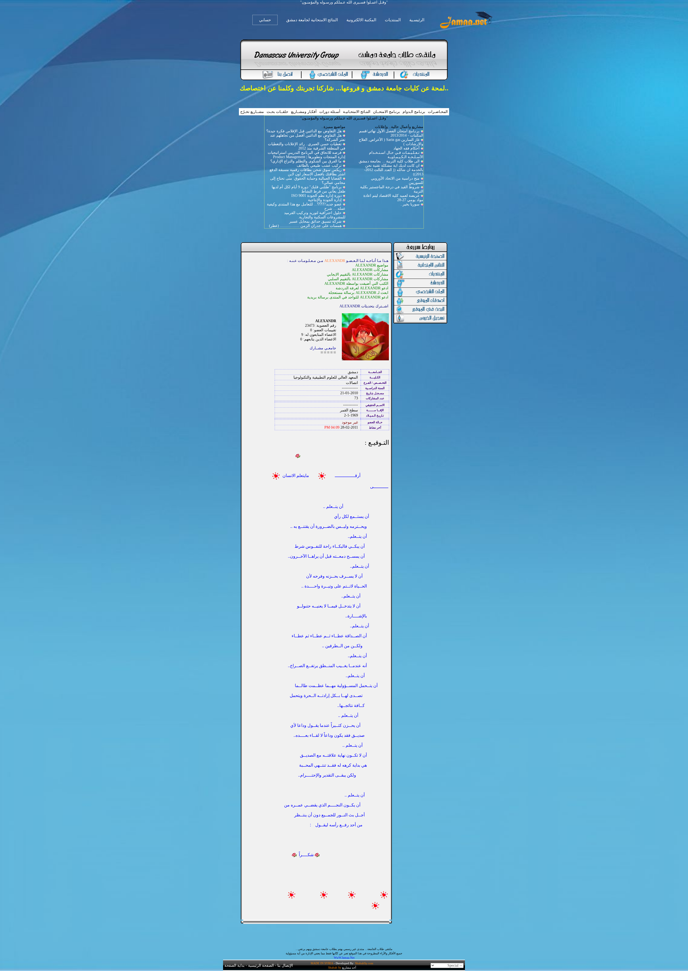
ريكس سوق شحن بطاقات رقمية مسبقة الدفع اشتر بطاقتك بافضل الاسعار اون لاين (307, 172)
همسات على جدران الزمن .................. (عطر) (305, 226)
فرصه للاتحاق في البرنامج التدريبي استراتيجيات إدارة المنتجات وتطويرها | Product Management (306, 155)
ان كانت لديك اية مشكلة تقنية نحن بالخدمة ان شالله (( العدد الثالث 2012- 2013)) (393, 169)
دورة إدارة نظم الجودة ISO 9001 (316, 196)
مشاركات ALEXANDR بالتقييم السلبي (358, 279)
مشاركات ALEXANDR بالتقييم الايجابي (357, 274)
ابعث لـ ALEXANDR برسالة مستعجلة (358, 293)
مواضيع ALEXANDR (371, 265)
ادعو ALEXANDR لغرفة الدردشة (362, 288)
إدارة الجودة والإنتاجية (325, 200)
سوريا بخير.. (410, 204)
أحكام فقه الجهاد (406, 148)
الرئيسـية (416, 20)
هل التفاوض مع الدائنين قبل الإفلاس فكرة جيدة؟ (304, 131)
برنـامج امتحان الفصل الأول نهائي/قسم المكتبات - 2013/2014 (391, 133)
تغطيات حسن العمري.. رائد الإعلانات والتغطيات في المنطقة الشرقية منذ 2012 (306, 146)
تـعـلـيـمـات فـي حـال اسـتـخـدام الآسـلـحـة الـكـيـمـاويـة (396, 155)
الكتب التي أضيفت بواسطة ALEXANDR (356, 284)
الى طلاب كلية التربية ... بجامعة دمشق (389, 161)
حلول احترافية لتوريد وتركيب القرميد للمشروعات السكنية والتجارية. (314, 215)
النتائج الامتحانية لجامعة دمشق (312, 20)
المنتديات (393, 20)
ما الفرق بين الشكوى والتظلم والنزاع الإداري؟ (306, 161)
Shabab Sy (334, 967)
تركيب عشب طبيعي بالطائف (319, 165)
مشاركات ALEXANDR (370, 270)
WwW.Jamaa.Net (344, 957)
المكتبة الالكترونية (361, 20)
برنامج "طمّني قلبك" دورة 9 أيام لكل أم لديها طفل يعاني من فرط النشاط (308, 189)
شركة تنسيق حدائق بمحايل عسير (315, 221)
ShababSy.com (364, 963)
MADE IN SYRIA (322, 963)
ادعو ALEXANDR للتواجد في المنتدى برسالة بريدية (347, 297)
